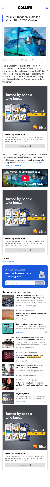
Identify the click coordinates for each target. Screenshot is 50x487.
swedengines (8, 261)
